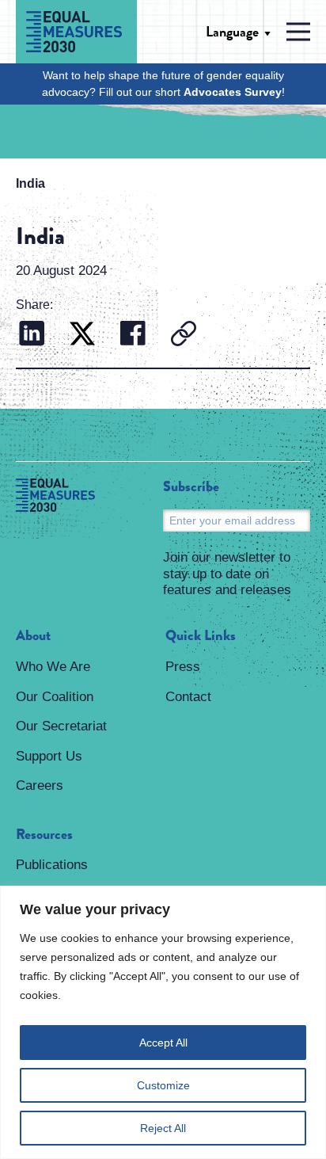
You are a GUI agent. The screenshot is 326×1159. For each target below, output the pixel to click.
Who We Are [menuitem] (53, 666)
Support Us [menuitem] (49, 756)
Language (232, 31)
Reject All (163, 1128)
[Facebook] (133, 335)
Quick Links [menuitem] (200, 636)
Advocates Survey (233, 92)
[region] (163, 1022)
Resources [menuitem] (44, 835)
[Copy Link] (183, 335)
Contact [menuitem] (188, 696)
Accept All (163, 1042)
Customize (163, 1085)
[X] (82, 335)
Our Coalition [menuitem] (54, 696)
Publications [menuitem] (52, 864)
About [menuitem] (33, 636)
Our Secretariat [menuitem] (61, 726)
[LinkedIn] (31, 335)
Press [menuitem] (182, 666)
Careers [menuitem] (39, 785)
